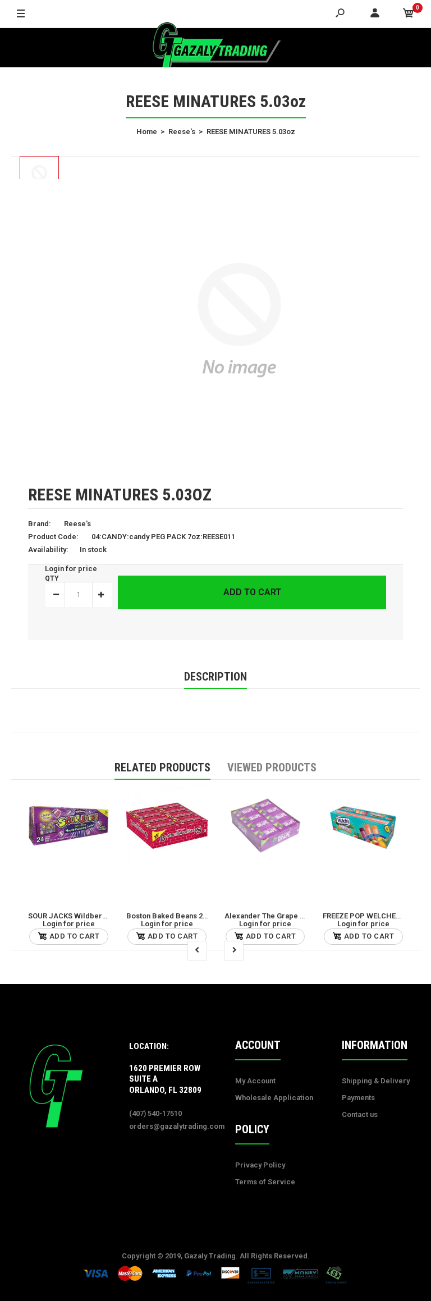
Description (215, 676)
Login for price (71, 568)
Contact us (360, 1114)
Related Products (162, 767)
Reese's (77, 524)
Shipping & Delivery (376, 1081)
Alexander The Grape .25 (267, 916)
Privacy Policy (260, 1165)
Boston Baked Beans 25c (168, 916)
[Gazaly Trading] (215, 48)
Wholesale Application (274, 1097)
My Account (255, 1081)
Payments (358, 1097)
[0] (408, 14)
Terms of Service (265, 1182)
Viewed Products (272, 767)
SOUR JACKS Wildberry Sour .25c (85, 916)
